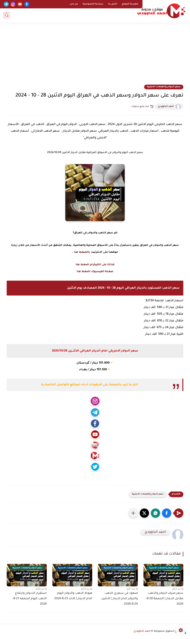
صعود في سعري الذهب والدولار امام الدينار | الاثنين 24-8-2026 (119, 599)
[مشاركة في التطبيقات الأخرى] (133, 513)
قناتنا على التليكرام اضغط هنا (95, 264)
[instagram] (13, 4)
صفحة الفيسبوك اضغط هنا (95, 271)
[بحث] (6, 15)
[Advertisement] (95, 56)
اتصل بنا (112, 4)
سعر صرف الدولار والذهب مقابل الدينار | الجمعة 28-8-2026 (164, 599)
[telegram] (6, 4)
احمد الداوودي (166, 106)
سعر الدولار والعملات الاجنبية (164, 87)
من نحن (74, 4)
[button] (166, 513)
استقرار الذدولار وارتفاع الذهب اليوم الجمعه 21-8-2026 (29, 599)
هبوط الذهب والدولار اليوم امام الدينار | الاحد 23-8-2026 (73, 596)
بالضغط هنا (82, 252)
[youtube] (19, 4)
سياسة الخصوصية (93, 4)
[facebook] (26, 4)
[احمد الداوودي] (161, 11)
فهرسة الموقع (130, 4)
